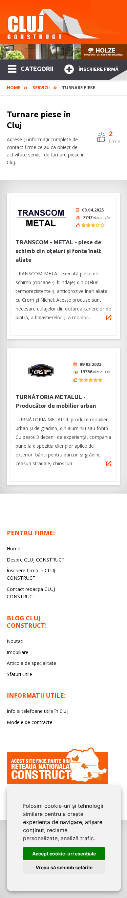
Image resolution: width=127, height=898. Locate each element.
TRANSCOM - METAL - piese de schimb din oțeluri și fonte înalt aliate (58, 251)
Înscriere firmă (99, 69)
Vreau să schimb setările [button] (64, 867)
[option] (63, 51)
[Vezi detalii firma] (108, 317)
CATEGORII (37, 68)
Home (13, 87)
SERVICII (41, 87)
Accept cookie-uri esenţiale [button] (64, 853)
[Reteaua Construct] (57, 782)
